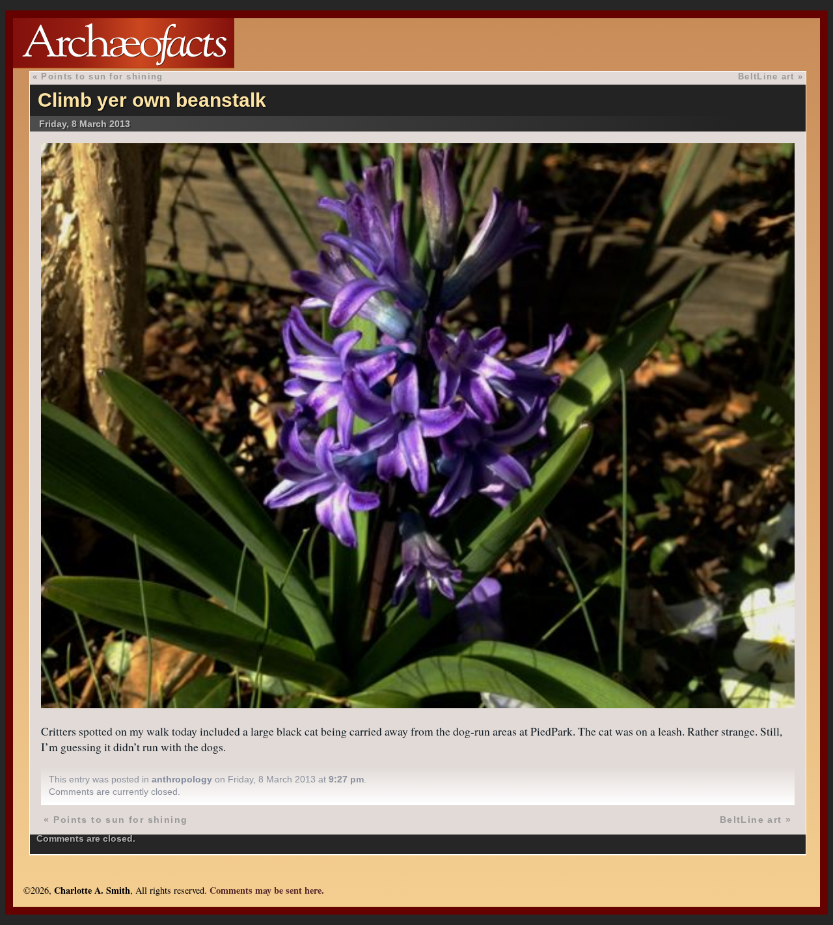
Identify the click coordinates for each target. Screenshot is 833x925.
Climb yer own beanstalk (152, 100)
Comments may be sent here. (267, 890)
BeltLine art (766, 76)
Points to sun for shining (102, 76)
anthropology (182, 779)
